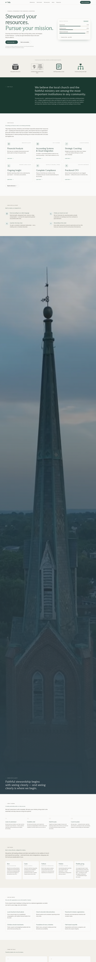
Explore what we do (11, 185)
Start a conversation (85, 2)
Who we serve (47, 2)
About (53, 2)
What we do (32, 2)
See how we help (10, 42)
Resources (58, 2)
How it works (39, 2)
